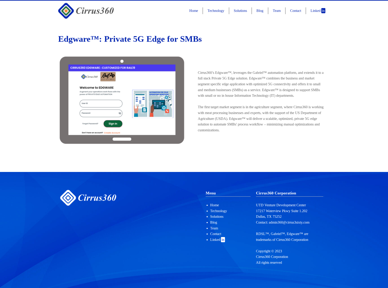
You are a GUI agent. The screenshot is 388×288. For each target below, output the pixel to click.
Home (193, 11)
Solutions (240, 11)
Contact (295, 11)
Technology (215, 11)
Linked (318, 11)
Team (277, 11)
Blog (259, 11)
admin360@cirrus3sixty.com (289, 222)
